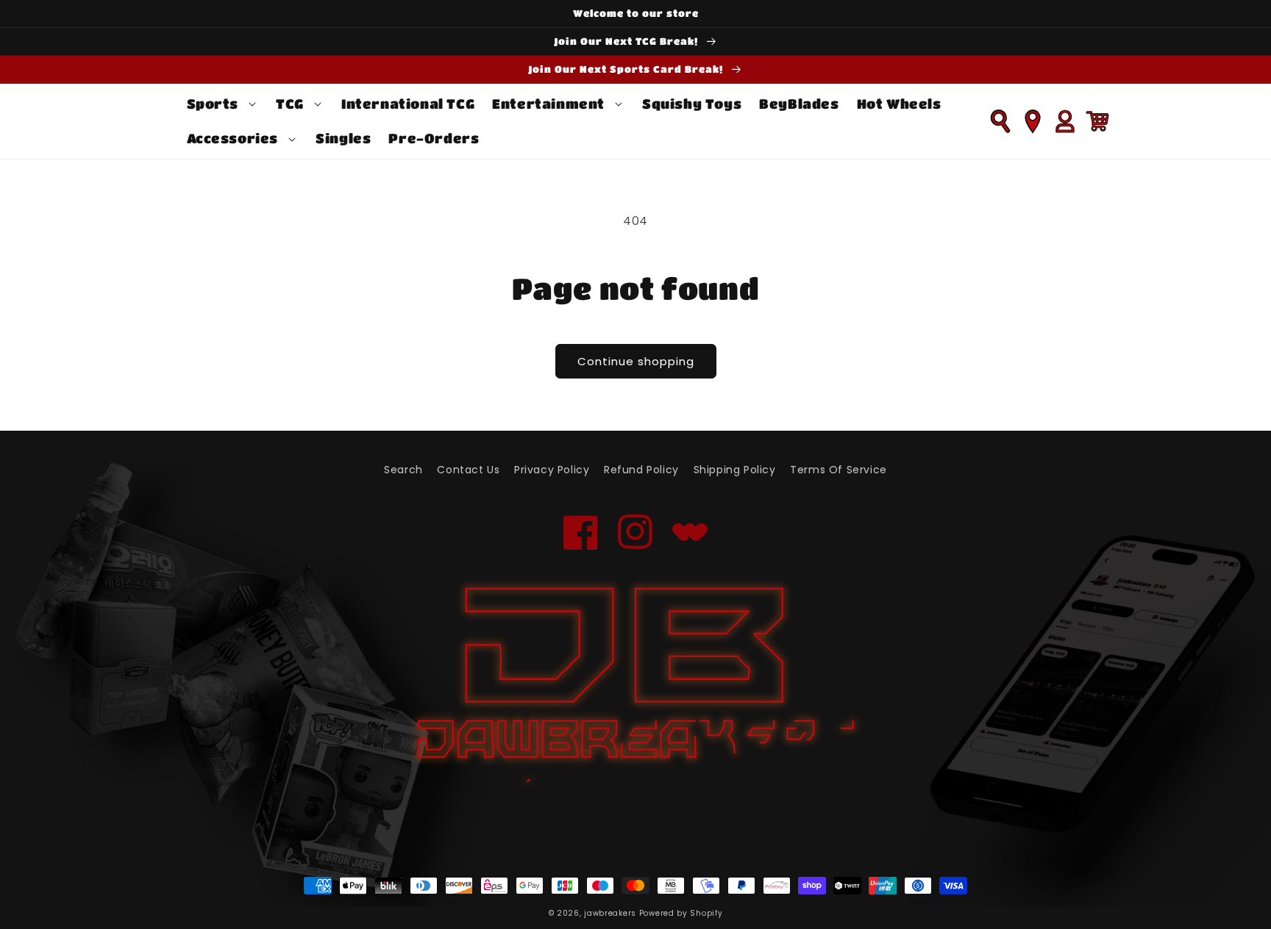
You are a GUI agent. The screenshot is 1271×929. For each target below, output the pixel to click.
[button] (223, 104)
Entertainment (548, 103)
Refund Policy (641, 469)
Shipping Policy (735, 469)
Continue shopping (635, 361)
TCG (290, 103)
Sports (213, 103)
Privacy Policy (551, 469)
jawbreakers (610, 913)
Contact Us (468, 469)
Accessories (233, 138)
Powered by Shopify (681, 913)
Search (403, 469)
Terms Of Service (838, 469)
